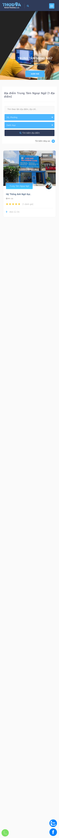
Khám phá (35, 74)
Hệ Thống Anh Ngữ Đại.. (18, 194)
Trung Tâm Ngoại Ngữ (19, 186)
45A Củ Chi (14, 212)
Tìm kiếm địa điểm (31, 133)
